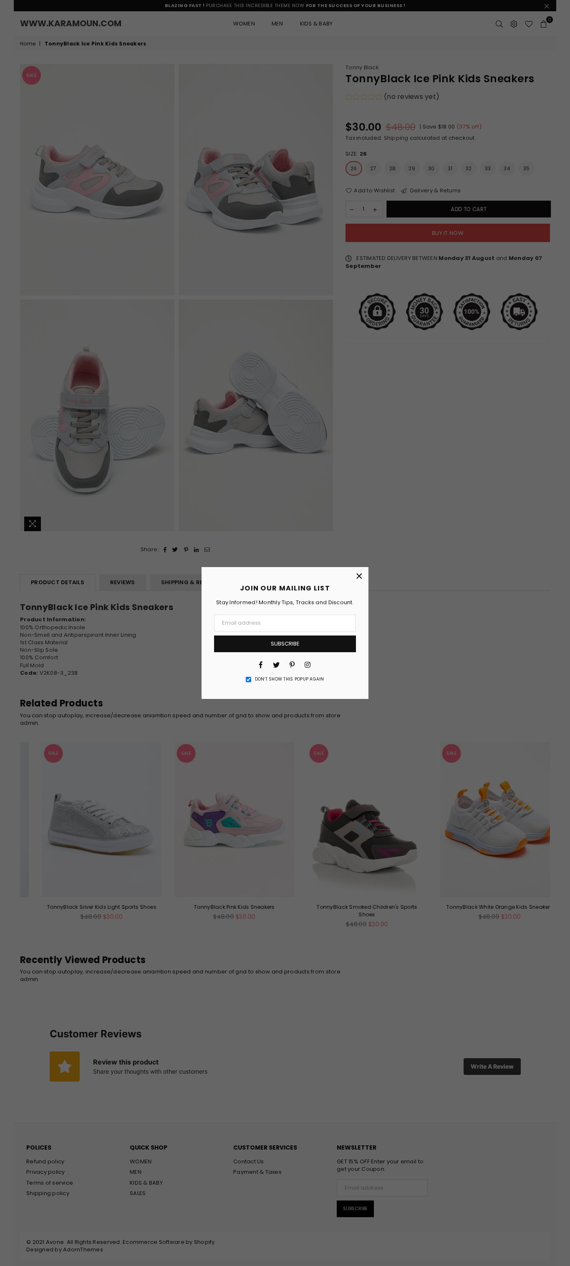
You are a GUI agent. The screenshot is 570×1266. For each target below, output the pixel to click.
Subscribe (285, 644)
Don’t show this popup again (289, 679)
